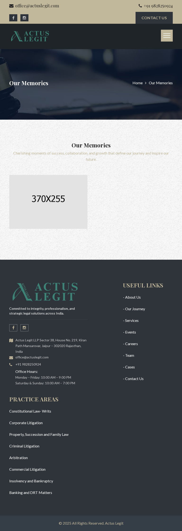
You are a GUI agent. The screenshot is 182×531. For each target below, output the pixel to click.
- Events (129, 332)
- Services (131, 320)
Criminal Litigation (24, 446)
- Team (128, 355)
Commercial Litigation (27, 469)
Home (137, 82)
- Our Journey (134, 308)
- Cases (129, 367)
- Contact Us (133, 378)
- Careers (130, 343)
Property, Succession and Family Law (38, 434)
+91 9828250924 (158, 6)
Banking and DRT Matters (30, 492)
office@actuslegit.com (37, 6)
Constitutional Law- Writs (30, 411)
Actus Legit (114, 523)
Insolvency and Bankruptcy (31, 481)
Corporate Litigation (26, 422)
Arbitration (18, 457)
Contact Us (154, 17)
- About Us (132, 297)
